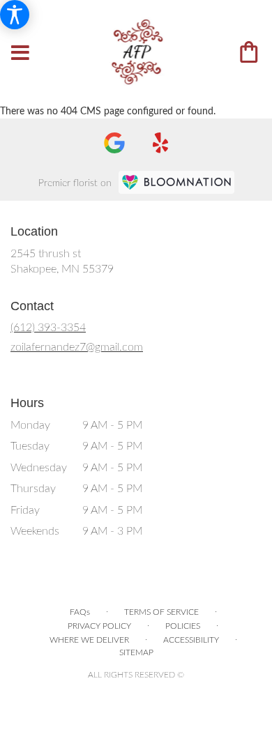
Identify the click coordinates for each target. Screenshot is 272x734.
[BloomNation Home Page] (176, 182)
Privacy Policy (99, 626)
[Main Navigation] (20, 54)
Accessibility (191, 640)
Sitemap (136, 652)
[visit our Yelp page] (161, 142)
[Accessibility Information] (14, 14)
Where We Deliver (89, 640)
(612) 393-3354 (48, 327)
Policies (182, 626)
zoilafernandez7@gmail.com (76, 347)
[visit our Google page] (114, 142)
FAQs (80, 612)
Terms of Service (161, 612)
